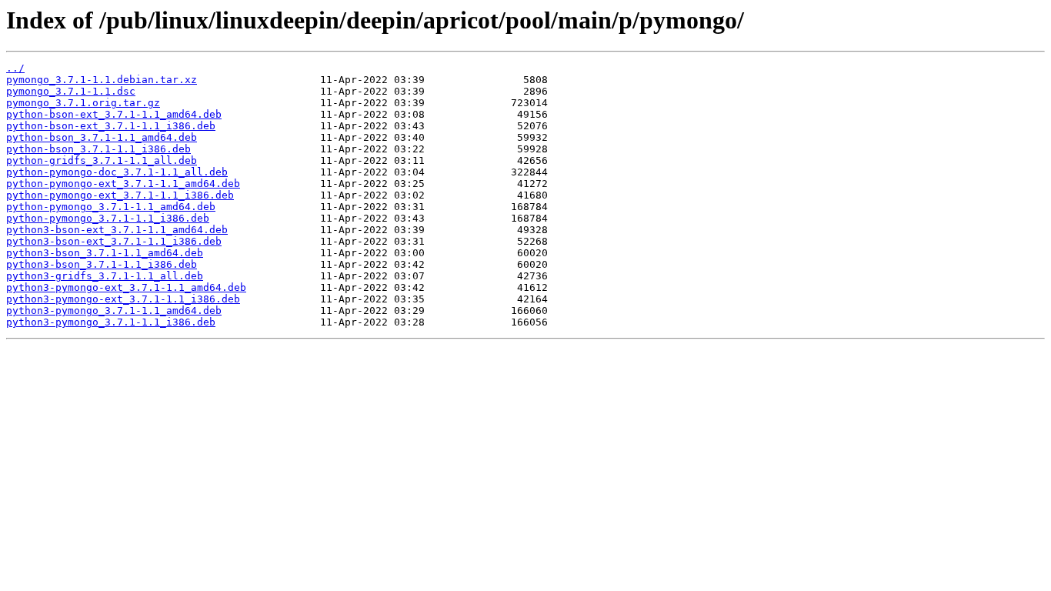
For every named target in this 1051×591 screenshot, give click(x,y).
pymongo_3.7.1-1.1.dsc (70, 91)
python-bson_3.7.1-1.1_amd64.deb (101, 137)
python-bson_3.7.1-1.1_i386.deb (98, 149)
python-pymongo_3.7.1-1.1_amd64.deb (110, 206)
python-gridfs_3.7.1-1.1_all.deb (101, 160)
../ (15, 68)
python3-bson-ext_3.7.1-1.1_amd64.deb (117, 229)
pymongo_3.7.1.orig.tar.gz (83, 103)
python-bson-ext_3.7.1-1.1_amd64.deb (114, 114)
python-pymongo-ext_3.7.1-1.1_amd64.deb (123, 183)
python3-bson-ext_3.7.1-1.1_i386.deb (114, 241)
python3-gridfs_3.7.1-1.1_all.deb (104, 276)
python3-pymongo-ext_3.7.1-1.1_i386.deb (123, 299)
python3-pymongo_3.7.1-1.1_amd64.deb (114, 310)
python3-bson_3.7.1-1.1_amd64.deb (104, 253)
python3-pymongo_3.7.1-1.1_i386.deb (110, 322)
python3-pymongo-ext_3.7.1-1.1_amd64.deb (126, 287)
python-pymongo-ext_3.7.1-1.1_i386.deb (120, 195)
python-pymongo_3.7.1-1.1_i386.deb (107, 218)
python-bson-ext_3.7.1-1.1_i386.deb (110, 126)
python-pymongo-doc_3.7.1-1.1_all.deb (117, 172)
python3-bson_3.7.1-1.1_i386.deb (101, 264)
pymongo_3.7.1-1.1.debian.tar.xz (101, 79)
